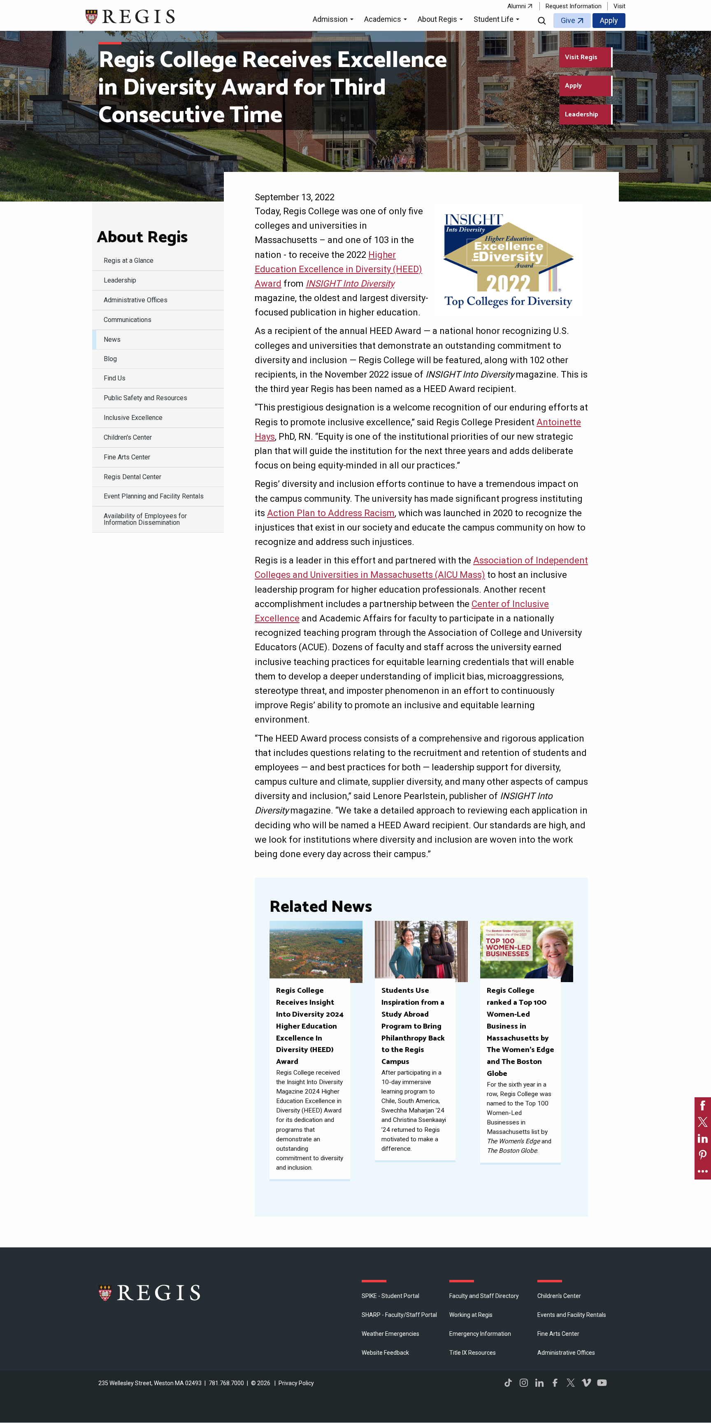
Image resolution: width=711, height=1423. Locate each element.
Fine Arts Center (558, 1333)
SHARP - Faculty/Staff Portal (399, 1315)
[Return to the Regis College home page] (131, 16)
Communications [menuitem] (127, 320)
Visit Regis (581, 57)
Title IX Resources (472, 1352)
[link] (703, 1105)
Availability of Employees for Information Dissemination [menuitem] (145, 519)
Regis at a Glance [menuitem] (128, 260)
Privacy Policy (296, 1383)
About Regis (142, 237)
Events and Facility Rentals (571, 1315)
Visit (619, 6)
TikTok (508, 1383)
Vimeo (586, 1383)
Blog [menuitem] (110, 359)
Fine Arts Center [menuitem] (127, 457)
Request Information (574, 6)
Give (568, 20)
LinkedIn (539, 1383)
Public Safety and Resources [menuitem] (145, 398)
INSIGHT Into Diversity (350, 283)
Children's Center (559, 1296)
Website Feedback (385, 1352)
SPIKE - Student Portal (390, 1296)
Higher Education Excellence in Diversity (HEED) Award (338, 269)
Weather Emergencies (390, 1333)
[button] (334, 20)
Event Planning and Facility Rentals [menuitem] (154, 496)
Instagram (524, 1383)
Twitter (571, 1383)
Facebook (555, 1383)
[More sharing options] (703, 1171)
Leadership (581, 114)
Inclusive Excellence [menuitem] (133, 418)
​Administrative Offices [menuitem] (135, 300)
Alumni (516, 6)
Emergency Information (480, 1333)
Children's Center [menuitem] (128, 437)
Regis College (149, 1292)
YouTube (602, 1383)
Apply (609, 20)
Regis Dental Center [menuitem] (132, 477)
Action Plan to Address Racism (331, 513)
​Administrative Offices (566, 1352)
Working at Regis (471, 1315)
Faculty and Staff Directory (484, 1296)
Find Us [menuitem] (114, 378)
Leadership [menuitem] (120, 280)
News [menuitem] (112, 339)
